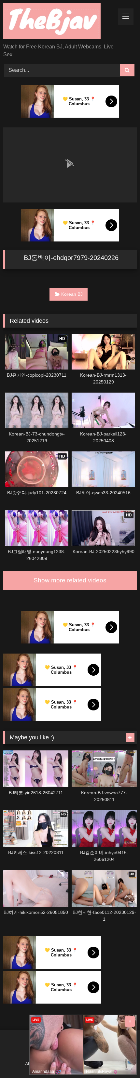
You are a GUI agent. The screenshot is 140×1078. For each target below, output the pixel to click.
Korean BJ (72, 294)
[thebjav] (57, 22)
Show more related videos (70, 580)
